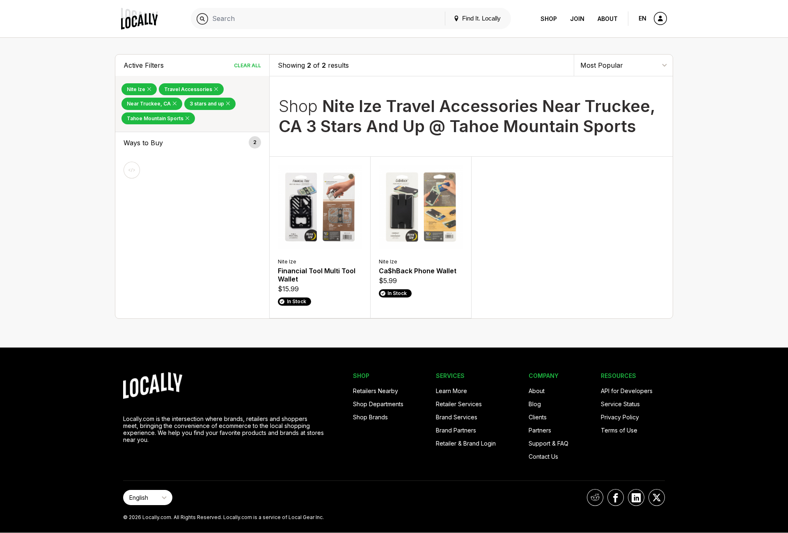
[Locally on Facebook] (615, 497)
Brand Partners (456, 430)
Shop (549, 18)
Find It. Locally (480, 18)
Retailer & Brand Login (466, 443)
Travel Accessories (188, 89)
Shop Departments (378, 403)
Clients (538, 417)
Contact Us (543, 456)
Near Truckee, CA (149, 104)
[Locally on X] (656, 497)
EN (642, 18)
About (608, 18)
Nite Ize (137, 89)
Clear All (247, 65)
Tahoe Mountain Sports (156, 118)
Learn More (451, 390)
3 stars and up (207, 104)
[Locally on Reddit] (595, 497)
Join (577, 18)
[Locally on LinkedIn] (636, 497)
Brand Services (456, 417)
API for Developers (627, 390)
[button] (192, 142)
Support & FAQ (548, 443)
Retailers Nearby (375, 390)
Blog (535, 403)
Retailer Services (459, 403)
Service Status (620, 403)
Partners (540, 430)
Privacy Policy (620, 417)
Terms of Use (619, 430)
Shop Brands (370, 417)
